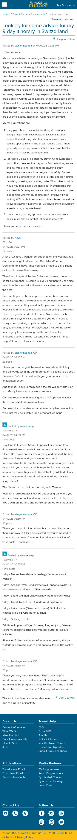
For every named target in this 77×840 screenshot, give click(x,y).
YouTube (61, 813)
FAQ (41, 727)
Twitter (61, 822)
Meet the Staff (10, 735)
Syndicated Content (50, 777)
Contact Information (14, 727)
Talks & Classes (48, 739)
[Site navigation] (4, 4)
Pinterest (51, 822)
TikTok (41, 822)
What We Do (10, 731)
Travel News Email (13, 769)
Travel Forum (20, 14)
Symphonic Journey (50, 781)
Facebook (41, 813)
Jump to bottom (65, 39)
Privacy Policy (24, 837)
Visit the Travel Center (51, 743)
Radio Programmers (50, 773)
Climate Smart (10, 743)
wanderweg (27, 426)
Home (6, 14)
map (25, 813)
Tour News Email (12, 773)
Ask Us (42, 735)
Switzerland (38, 14)
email (5, 813)
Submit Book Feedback (52, 751)
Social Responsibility (14, 739)
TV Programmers (48, 769)
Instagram (51, 813)
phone (15, 813)
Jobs (5, 747)
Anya (18, 238)
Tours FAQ (44, 731)
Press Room (45, 785)
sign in (62, 19)
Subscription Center (14, 777)
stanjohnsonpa (23, 45)
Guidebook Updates (51, 747)
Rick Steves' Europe (38, 4)
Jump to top (67, 697)
